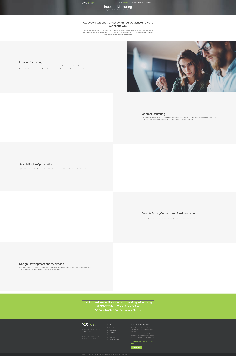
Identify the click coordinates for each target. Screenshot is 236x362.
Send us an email (88, 334)
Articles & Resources (114, 339)
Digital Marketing (113, 335)
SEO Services (112, 332)
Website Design (112, 330)
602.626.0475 (87, 331)
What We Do (112, 327)
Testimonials (112, 337)
